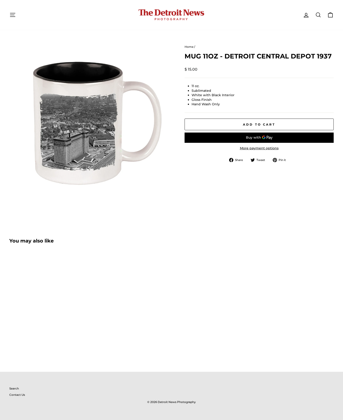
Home (189, 46)
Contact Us (17, 394)
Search (14, 388)
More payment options (259, 148)
